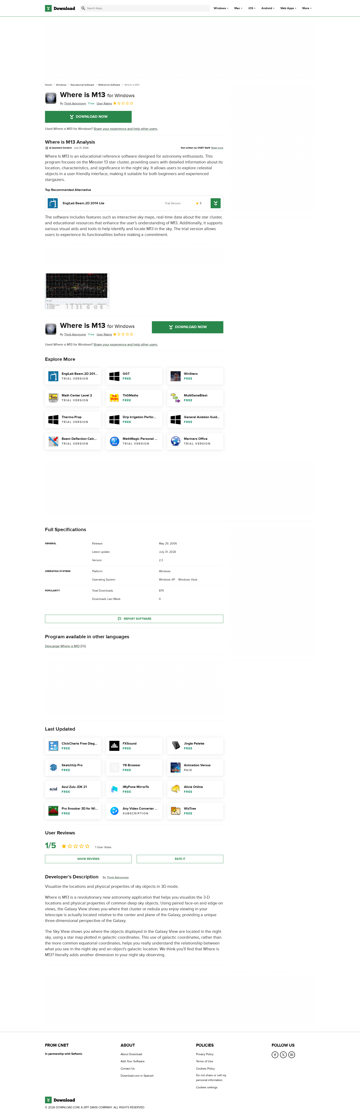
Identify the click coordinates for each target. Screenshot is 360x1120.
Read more (217, 147)
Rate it (180, 859)
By (73, 103)
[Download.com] (60, 8)
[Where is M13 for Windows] (51, 98)
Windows (220, 8)
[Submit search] (83, 8)
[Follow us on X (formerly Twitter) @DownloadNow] (283, 1054)
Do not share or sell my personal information (211, 1078)
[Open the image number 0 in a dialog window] (77, 291)
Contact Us (128, 1068)
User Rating (104, 103)
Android (266, 8)
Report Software (137, 619)
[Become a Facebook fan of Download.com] (275, 1054)
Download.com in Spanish (137, 1075)
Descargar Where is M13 (62, 646)
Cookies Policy (205, 1068)
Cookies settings (207, 1087)
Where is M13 (97, 94)
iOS (250, 8)
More (305, 8)
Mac (237, 8)
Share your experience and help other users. (126, 129)
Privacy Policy (205, 1054)
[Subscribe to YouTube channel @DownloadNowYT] (291, 1054)
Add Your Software (133, 1061)
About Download (131, 1054)
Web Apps (287, 8)
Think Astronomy (118, 877)
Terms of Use (204, 1061)
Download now (92, 116)
